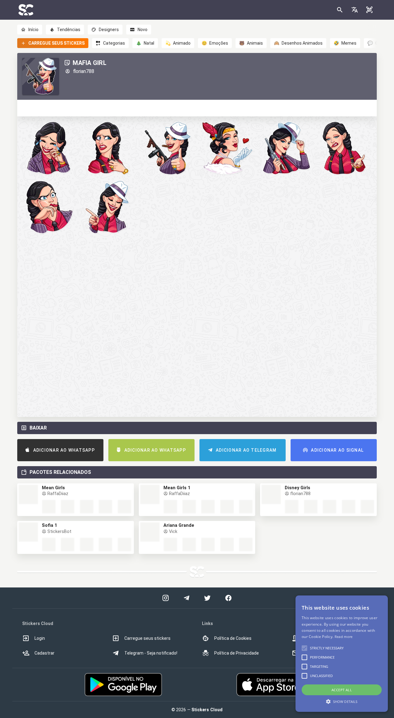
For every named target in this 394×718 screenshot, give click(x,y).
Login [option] (39, 638)
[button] (354, 9)
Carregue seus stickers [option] (147, 638)
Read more (344, 636)
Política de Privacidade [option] (236, 653)
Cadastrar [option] (44, 653)
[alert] (342, 653)
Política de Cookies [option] (232, 638)
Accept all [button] (342, 690)
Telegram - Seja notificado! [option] (150, 653)
